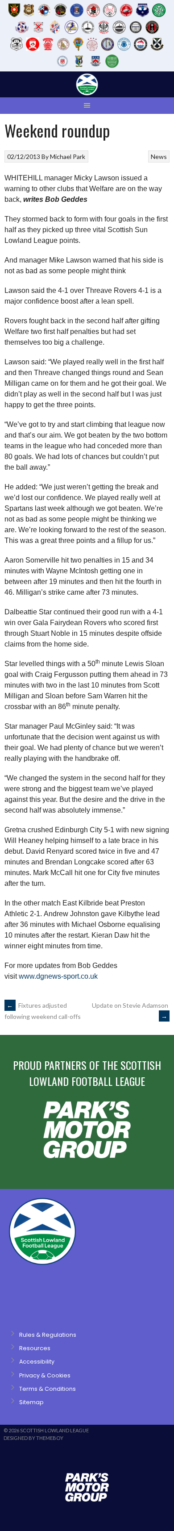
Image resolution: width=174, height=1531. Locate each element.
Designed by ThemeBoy (33, 1438)
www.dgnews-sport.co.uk (58, 976)
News (159, 156)
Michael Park (67, 156)
